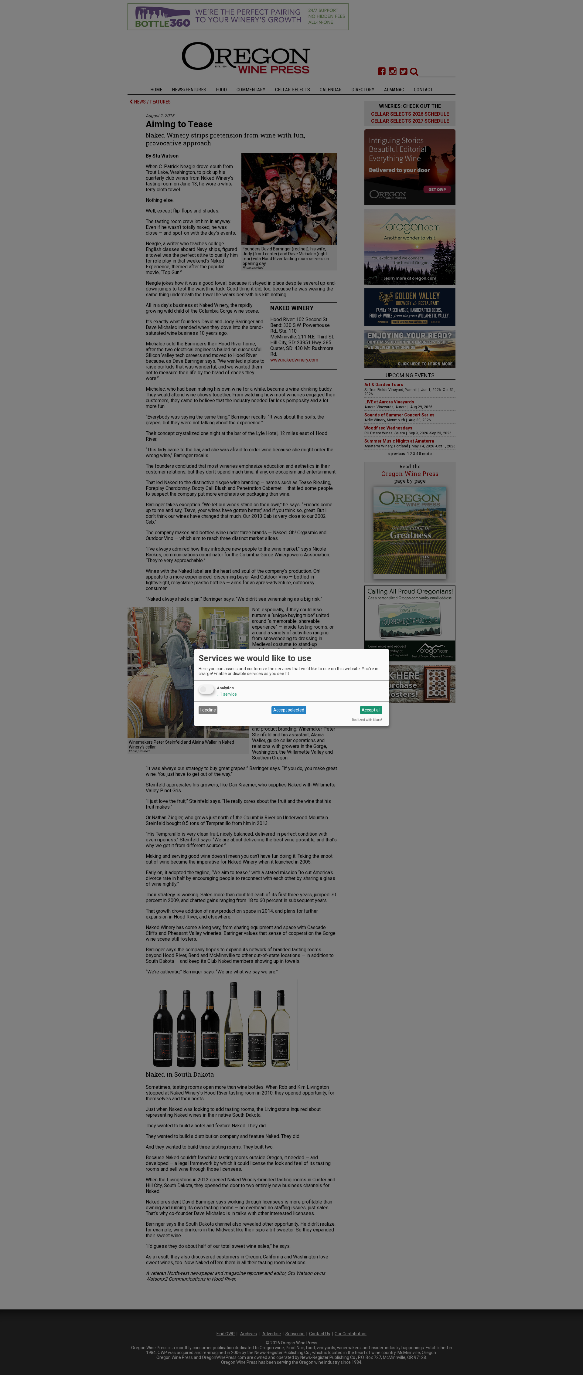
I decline (208, 710)
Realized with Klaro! (367, 720)
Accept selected (288, 710)
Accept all (371, 710)
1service (227, 694)
